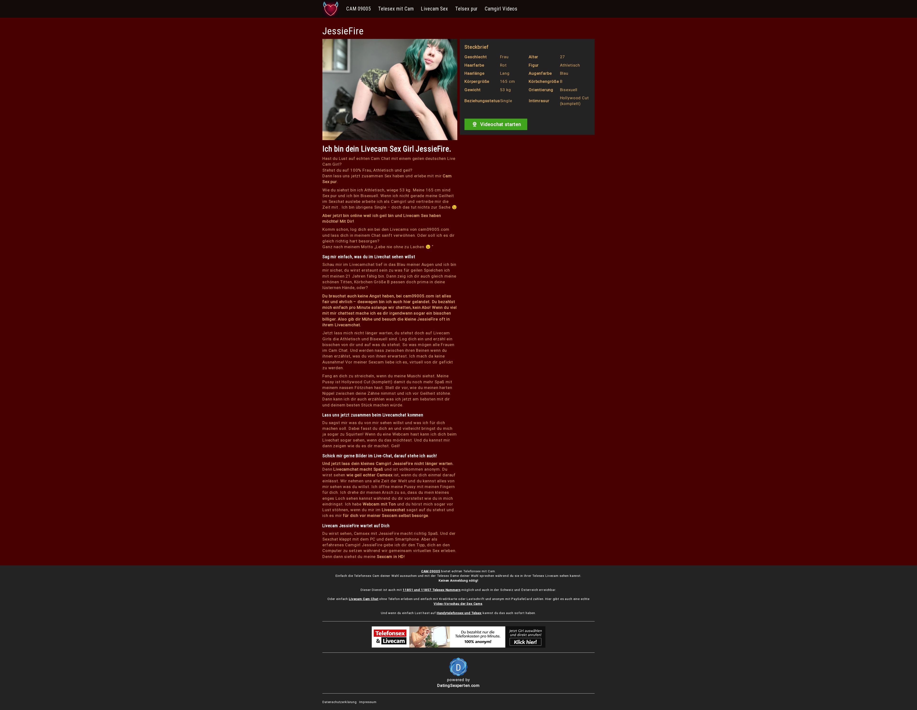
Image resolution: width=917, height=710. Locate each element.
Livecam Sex (434, 9)
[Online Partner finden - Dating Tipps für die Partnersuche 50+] (458, 666)
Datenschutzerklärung (339, 702)
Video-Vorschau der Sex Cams (458, 603)
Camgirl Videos (501, 9)
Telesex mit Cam (396, 9)
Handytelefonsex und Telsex (459, 613)
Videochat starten (500, 124)
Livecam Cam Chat (364, 599)
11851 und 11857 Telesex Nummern (431, 590)
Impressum (368, 702)
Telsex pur (466, 9)
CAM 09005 (358, 9)
